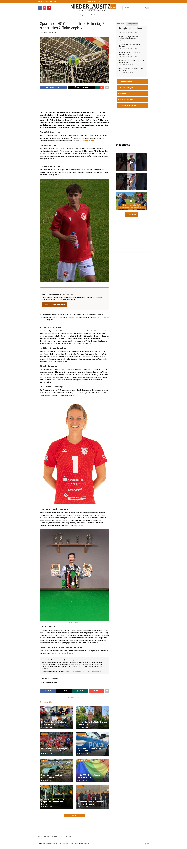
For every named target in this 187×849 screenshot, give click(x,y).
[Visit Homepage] (93, 7)
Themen (103, 15)
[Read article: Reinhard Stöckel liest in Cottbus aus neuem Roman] (92, 717)
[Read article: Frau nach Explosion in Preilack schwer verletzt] (92, 824)
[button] (131, 162)
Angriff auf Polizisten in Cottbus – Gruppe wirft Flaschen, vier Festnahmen (55, 801)
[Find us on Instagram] (44, 8)
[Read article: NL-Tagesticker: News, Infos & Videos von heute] (56, 717)
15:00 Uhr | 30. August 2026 (129, 48)
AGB (67, 1)
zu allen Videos (131, 214)
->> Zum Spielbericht (87, 141)
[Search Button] (140, 8)
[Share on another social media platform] (107, 87)
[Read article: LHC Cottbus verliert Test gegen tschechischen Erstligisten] (56, 744)
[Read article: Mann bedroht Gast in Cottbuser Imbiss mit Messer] (92, 744)
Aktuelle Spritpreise (127, 105)
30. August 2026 (47, 727)
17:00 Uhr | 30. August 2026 (129, 32)
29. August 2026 (47, 833)
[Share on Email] (102, 87)
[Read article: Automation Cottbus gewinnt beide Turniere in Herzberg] (92, 797)
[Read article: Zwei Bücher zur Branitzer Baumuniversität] (56, 770)
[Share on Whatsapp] (97, 87)
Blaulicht (81, 734)
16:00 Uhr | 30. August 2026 (129, 40)
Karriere (40, 1)
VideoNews (94, 15)
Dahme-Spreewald (84, 760)
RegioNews (83, 15)
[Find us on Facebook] (40, 8)
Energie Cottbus (125, 99)
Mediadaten (53, 1)
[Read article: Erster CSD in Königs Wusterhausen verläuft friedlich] (92, 770)
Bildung (80, 787)
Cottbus (80, 707)
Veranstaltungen (125, 87)
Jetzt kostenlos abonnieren (54, 304)
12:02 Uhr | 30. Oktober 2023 (48, 32)
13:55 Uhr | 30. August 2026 (129, 64)
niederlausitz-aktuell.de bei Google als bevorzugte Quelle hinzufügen (82, 671)
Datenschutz (61, 1)
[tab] (121, 24)
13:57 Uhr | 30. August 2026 (129, 56)
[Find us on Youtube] (49, 8)
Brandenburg (45, 707)
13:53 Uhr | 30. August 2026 (129, 72)
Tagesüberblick (125, 81)
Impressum (46, 1)
